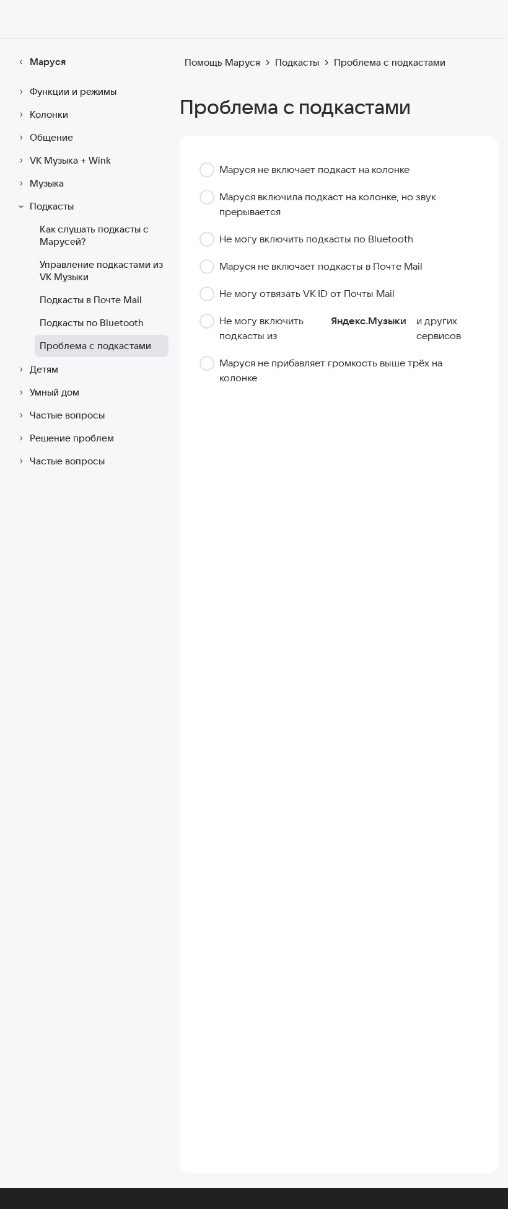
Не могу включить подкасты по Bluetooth (316, 238)
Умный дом (54, 392)
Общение (51, 137)
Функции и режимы (73, 91)
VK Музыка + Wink (70, 160)
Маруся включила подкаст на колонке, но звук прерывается (327, 204)
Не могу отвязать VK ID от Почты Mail (307, 293)
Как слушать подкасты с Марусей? (94, 235)
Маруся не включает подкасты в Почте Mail (321, 266)
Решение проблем (72, 438)
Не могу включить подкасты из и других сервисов (340, 328)
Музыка (47, 183)
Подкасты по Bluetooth (92, 323)
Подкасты (52, 206)
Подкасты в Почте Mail (91, 300)
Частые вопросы (67, 415)
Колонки (49, 114)
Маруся (48, 62)
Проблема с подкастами (95, 346)
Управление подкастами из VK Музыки (101, 271)
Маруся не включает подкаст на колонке (314, 169)
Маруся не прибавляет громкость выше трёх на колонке (330, 370)
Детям (44, 369)
